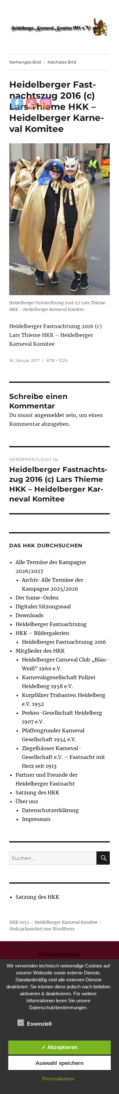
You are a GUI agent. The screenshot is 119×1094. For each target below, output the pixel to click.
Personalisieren (58, 1078)
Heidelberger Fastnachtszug (51, 624)
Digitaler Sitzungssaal (43, 606)
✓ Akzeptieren (59, 1047)
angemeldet (49, 415)
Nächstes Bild (62, 62)
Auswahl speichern (59, 1063)
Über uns (27, 801)
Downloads (29, 615)
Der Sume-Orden (37, 597)
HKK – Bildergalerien (42, 633)
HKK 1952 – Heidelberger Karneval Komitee (53, 922)
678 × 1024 (57, 360)
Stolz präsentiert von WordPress (42, 929)
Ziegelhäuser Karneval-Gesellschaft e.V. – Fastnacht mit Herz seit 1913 (63, 757)
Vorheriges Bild (25, 62)
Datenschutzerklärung (50, 810)
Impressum (36, 819)
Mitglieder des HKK (40, 651)
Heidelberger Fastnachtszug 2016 (64, 642)
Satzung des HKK (37, 792)
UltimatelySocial (59, 954)
